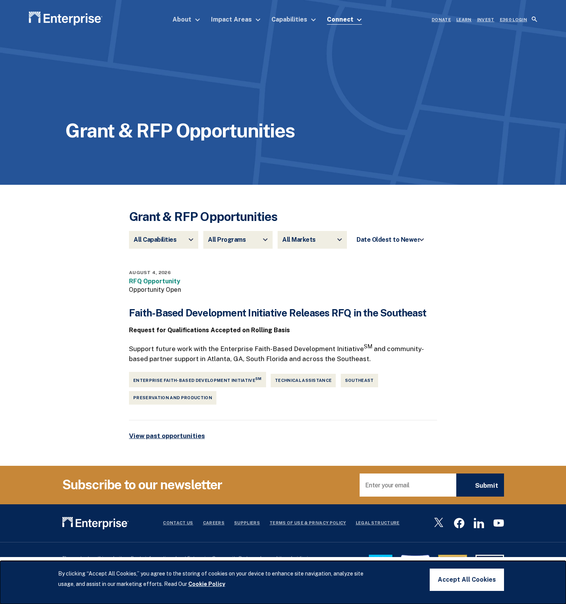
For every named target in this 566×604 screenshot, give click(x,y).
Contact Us (178, 522)
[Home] (65, 20)
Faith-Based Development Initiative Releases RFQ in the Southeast (277, 313)
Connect (341, 19)
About (182, 19)
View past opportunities (167, 436)
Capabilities (290, 19)
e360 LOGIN (513, 19)
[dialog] (283, 582)
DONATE (441, 19)
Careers (213, 522)
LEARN (464, 19)
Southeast (359, 380)
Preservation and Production (172, 397)
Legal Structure (378, 522)
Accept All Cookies (467, 579)
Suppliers (247, 522)
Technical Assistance (303, 380)
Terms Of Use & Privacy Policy (308, 522)
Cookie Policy (206, 584)
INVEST (485, 19)
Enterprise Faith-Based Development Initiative (197, 379)
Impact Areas (232, 19)
